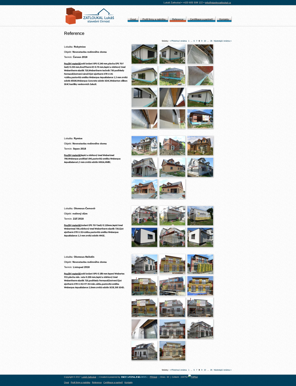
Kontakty (224, 19)
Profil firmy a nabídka (154, 19)
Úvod (133, 19)
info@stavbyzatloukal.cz (218, 2)
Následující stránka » (222, 41)
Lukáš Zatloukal (89, 377)
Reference (177, 19)
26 (211, 41)
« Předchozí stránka (178, 41)
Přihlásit (153, 377)
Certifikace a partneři (201, 19)
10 (205, 41)
